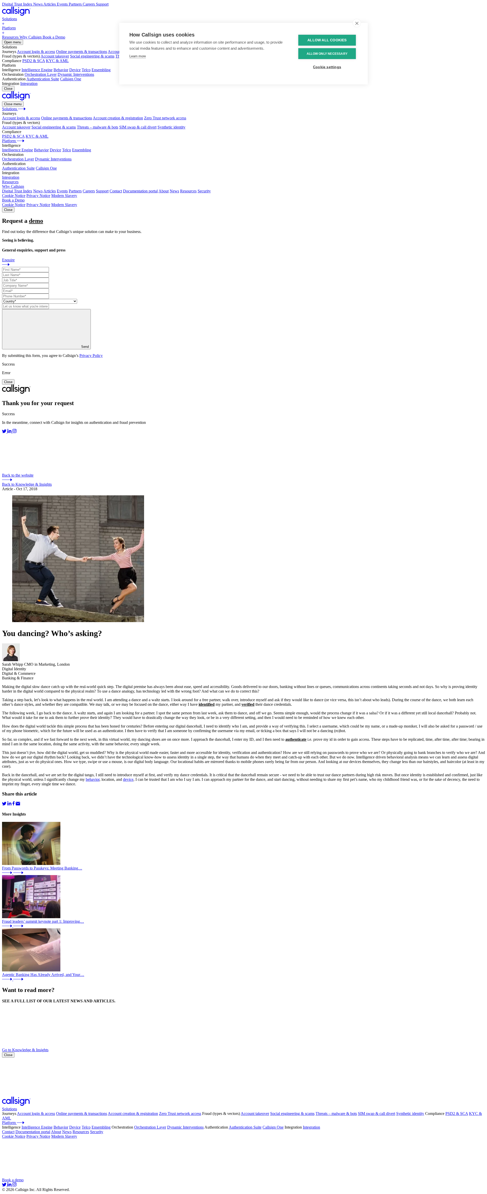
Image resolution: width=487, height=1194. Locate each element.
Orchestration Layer (41, 74)
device (128, 779)
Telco (86, 70)
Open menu (12, 42)
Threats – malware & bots (97, 127)
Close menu (13, 104)
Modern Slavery (64, 195)
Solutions (9, 1109)
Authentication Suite (42, 79)
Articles (49, 191)
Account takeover (55, 56)
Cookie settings (327, 67)
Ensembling (101, 70)
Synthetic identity (171, 127)
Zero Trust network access (165, 118)
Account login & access (36, 51)
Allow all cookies (326, 40)
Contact (116, 191)
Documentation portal (140, 191)
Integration (29, 83)
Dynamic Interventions (76, 74)
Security (204, 191)
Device (75, 70)
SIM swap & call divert (137, 127)
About (164, 191)
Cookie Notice (13, 195)
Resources (188, 191)
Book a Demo (13, 200)
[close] (357, 23)
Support (102, 191)
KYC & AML (57, 61)
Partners (75, 191)
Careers (89, 191)
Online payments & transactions (81, 51)
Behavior (61, 70)
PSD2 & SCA (33, 61)
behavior (92, 779)
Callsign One (70, 79)
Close (8, 89)
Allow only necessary (327, 54)
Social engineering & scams (92, 56)
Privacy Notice (38, 195)
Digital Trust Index (17, 191)
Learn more (137, 56)
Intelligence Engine (37, 70)
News (38, 191)
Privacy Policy (91, 355)
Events (62, 191)
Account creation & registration (118, 118)
